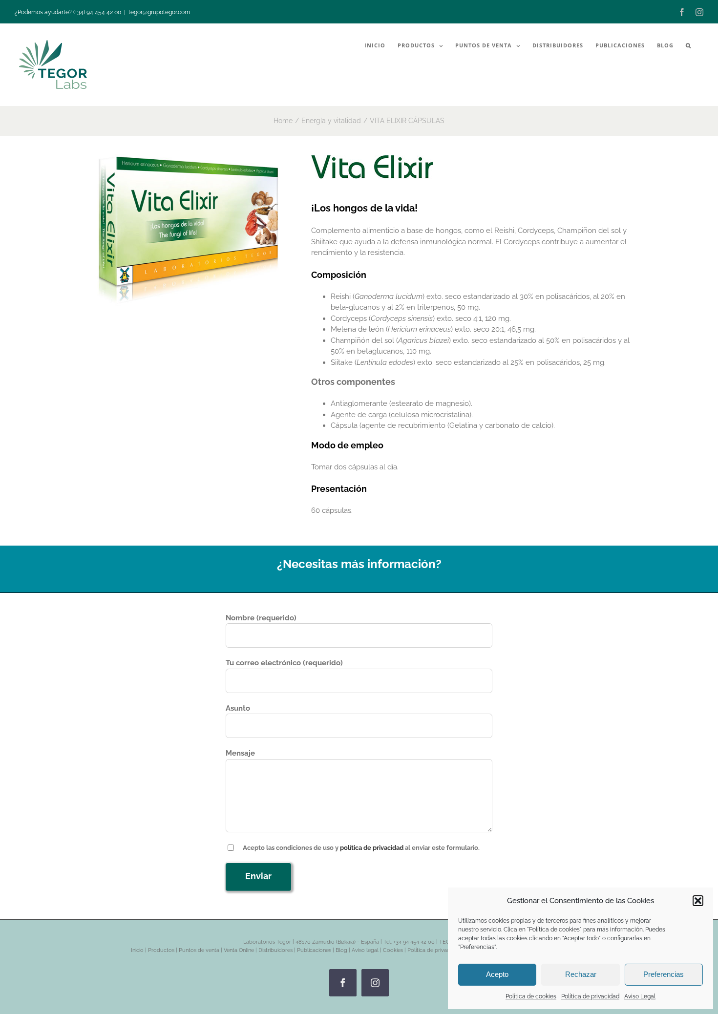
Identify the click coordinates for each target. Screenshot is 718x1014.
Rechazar (580, 974)
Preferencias (663, 974)
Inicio (137, 950)
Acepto (497, 974)
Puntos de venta (199, 950)
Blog (341, 950)
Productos (161, 950)
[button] (698, 901)
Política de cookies (531, 996)
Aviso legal (365, 950)
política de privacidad (371, 847)
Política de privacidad (590, 996)
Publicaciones (314, 950)
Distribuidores (275, 950)
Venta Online (239, 950)
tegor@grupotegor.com (159, 12)
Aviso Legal (639, 996)
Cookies (393, 950)
